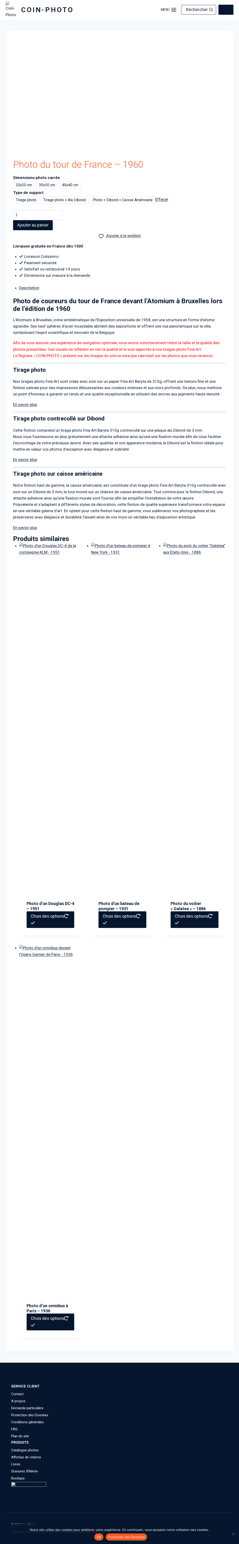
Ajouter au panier (33, 225)
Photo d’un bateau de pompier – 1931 (118, 906)
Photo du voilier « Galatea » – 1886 (188, 906)
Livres (15, 1464)
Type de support (28, 192)
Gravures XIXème (24, 1471)
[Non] (233, 1534)
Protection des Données (29, 1415)
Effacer (161, 199)
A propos (18, 1401)
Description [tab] (29, 287)
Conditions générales (27, 1422)
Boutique (18, 1478)
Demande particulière (27, 1408)
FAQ (14, 1429)
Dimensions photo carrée (36, 177)
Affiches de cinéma (26, 1457)
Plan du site (20, 1436)
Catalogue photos (25, 1450)
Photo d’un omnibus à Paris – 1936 (47, 1308)
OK (99, 1537)
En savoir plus (25, 404)
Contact (17, 1394)
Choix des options (47, 916)
